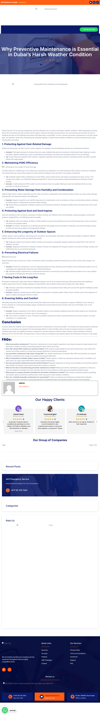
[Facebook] (90, 2)
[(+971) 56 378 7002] (10, 697)
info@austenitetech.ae (52, 695)
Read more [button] (18, 431)
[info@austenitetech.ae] (42, 697)
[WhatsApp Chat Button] (5, 710)
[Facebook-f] (4, 669)
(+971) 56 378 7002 (19, 695)
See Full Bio (23, 386)
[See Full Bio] (29, 386)
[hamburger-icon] (28, 29)
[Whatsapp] (97, 2)
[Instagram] (94, 2)
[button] (96, 421)
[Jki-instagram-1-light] (9, 669)
